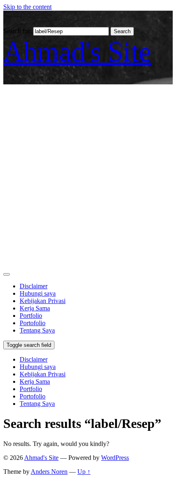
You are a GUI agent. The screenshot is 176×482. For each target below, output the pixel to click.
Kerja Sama (35, 308)
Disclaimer (33, 286)
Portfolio (31, 315)
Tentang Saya (37, 330)
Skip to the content (27, 6)
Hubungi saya (38, 293)
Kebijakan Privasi (42, 300)
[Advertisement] (88, 176)
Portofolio (32, 322)
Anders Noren (49, 471)
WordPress (115, 457)
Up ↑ (83, 471)
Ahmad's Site (77, 51)
